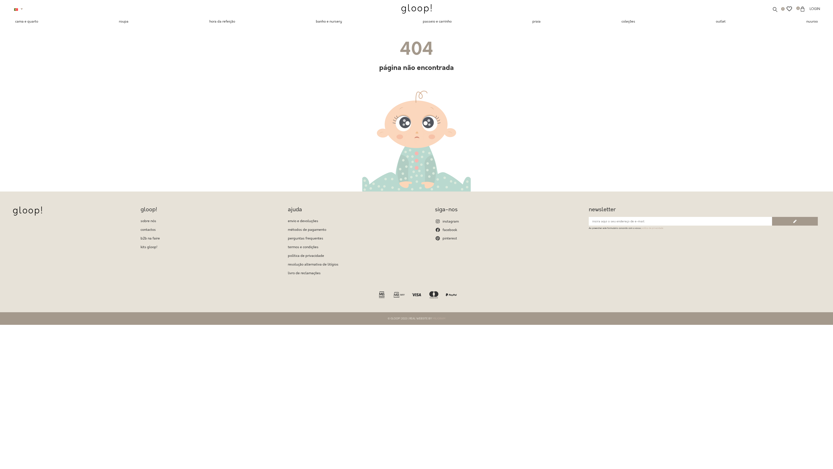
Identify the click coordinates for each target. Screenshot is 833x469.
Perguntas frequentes (305, 238)
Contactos (148, 230)
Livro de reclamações (304, 273)
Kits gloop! (149, 247)
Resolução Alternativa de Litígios (313, 264)
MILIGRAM (439, 318)
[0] (789, 9)
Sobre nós (148, 221)
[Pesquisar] (775, 9)
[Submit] (795, 221)
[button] (19, 9)
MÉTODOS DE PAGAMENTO (307, 230)
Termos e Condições (303, 247)
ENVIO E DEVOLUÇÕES (303, 221)
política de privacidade (652, 228)
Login (815, 9)
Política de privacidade (306, 256)
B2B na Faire (150, 238)
